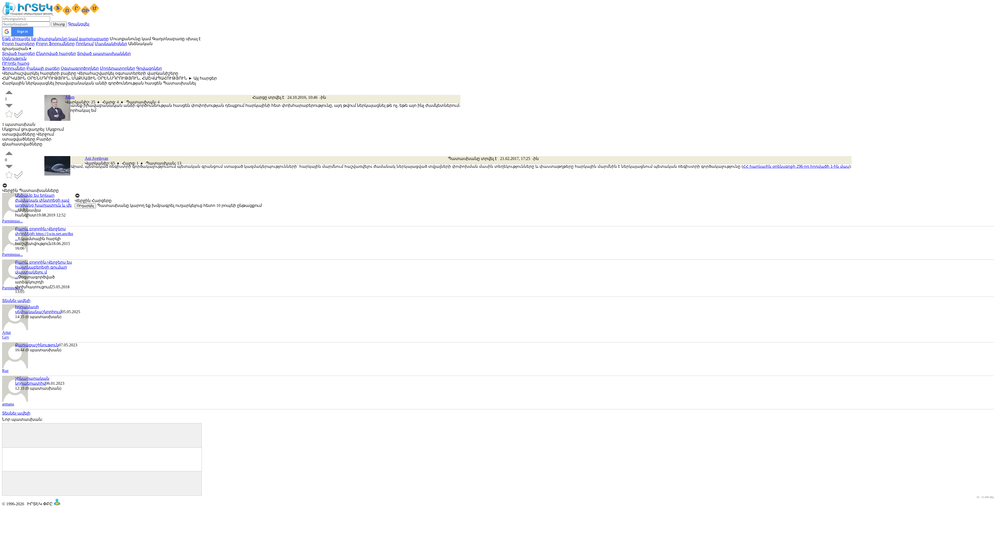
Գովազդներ (149, 68)
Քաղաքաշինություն (37, 345)
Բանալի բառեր (43, 68)
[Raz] (15, 367)
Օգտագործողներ (80, 68)
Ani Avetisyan (96, 158)
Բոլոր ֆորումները (55, 43)
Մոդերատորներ (117, 68)
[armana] (15, 400)
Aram (69, 97)
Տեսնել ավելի (16, 300)
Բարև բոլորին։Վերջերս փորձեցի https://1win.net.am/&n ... (44, 234)
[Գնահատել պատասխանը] (9, 156)
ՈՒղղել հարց (15, 63)
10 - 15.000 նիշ (985, 497)
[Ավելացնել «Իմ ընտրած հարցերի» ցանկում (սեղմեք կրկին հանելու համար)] (9, 116)
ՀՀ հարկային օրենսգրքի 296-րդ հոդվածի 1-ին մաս (796, 166)
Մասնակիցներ (111, 43)
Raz (5, 370)
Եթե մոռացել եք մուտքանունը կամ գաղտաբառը (55, 39)
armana (8, 404)
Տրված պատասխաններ (104, 53)
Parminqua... (12, 221)
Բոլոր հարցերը (18, 43)
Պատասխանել (179, 83)
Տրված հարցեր (18, 53)
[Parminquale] (15, 251)
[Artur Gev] (15, 329)
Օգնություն (14, 58)
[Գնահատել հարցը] (9, 95)
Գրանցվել (78, 24)
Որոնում (85, 43)
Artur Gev (6, 334)
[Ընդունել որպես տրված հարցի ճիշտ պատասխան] (18, 116)
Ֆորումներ (13, 68)
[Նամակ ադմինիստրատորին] (57, 504)
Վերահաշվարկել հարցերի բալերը (39, 73)
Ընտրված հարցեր (56, 53)
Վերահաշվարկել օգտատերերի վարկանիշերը (127, 73)
